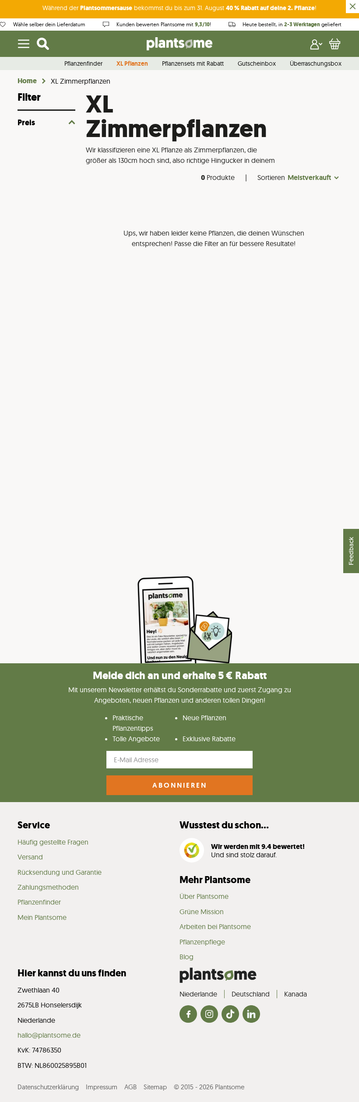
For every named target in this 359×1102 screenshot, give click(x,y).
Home (27, 81)
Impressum (101, 1087)
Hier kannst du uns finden (72, 973)
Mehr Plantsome (215, 879)
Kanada (295, 993)
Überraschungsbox (315, 63)
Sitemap (155, 1087)
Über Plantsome (204, 896)
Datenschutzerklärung (48, 1087)
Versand (30, 856)
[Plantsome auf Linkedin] (251, 1014)
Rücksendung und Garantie (60, 872)
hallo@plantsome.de (49, 1035)
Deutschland (251, 993)
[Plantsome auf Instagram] (209, 1014)
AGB (130, 1087)
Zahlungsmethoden (48, 887)
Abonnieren (179, 785)
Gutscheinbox (257, 63)
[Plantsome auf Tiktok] (230, 1014)
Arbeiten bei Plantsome (215, 926)
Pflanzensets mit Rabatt (193, 63)
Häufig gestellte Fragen (53, 842)
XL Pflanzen (132, 63)
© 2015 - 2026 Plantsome (209, 1087)
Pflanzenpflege (202, 941)
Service (34, 825)
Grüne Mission (202, 911)
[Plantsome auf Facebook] (188, 1014)
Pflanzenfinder (83, 63)
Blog (187, 956)
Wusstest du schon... (224, 825)
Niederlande (198, 993)
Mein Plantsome (42, 917)
